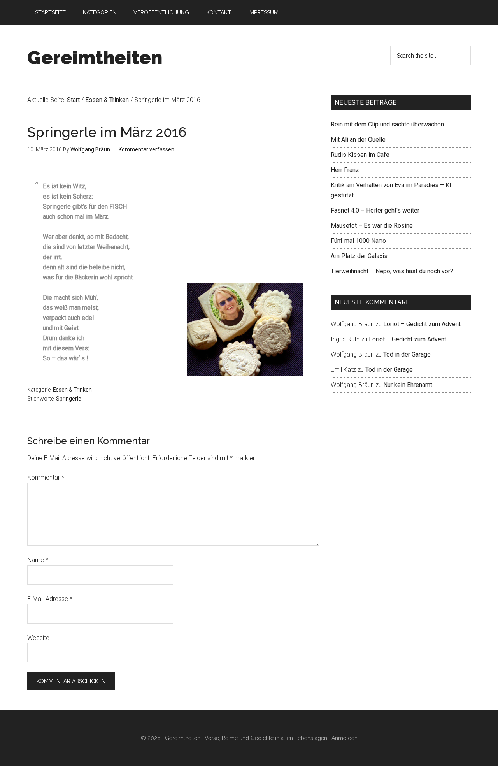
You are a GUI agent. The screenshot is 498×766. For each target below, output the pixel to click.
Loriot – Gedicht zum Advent (422, 324)
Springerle (68, 398)
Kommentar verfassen (146, 149)
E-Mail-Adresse (49, 599)
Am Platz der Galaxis (359, 256)
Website (38, 637)
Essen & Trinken (72, 390)
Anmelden (344, 738)
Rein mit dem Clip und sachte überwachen (387, 124)
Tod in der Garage (407, 354)
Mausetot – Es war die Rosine (372, 225)
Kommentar (45, 477)
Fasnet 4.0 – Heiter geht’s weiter (375, 210)
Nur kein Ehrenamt (407, 384)
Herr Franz (345, 170)
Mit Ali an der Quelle (358, 139)
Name (37, 560)
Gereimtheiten (94, 58)
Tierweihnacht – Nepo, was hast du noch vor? (392, 271)
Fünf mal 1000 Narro (358, 240)
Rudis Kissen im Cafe (360, 154)
